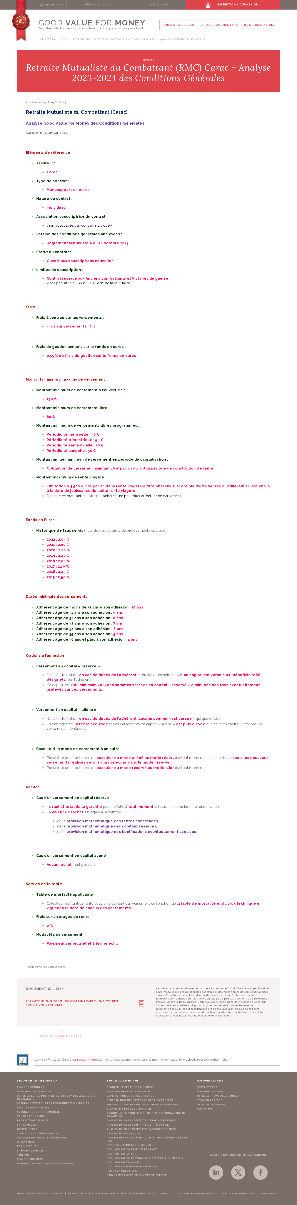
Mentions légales (30, 1193)
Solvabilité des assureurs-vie (129, 1108)
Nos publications (210, 1091)
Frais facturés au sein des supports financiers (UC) (145, 1104)
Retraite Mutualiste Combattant (42, 1137)
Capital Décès (27, 1129)
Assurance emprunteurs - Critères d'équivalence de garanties (146, 1115)
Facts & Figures (87, 1059)
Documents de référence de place (132, 1166)
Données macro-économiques (129, 1145)
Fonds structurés (31, 1116)
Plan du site (77, 1193)
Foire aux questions (122, 1171)
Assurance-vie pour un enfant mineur (45, 1163)
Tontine (23, 1155)
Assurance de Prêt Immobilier (39, 1112)
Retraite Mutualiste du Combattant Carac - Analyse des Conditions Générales (72, 1003)
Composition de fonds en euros (130, 1096)
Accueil (65, 39)
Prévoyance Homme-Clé (34, 1091)
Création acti (270, 1193)
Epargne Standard (30, 1087)
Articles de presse (211, 1104)
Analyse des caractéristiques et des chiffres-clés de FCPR (147, 1139)
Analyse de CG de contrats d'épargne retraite (141, 1120)
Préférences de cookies (149, 1193)
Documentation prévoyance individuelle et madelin (145, 1158)
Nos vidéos (205, 1108)
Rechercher (54, 4)
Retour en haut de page (61, 1036)
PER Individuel (27, 1146)
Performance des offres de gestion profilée (140, 1100)
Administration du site (109, 1193)
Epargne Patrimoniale (33, 1107)
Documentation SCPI (122, 1153)
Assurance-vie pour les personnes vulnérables (53, 1103)
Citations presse (209, 1100)
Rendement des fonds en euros (130, 1087)
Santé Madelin (27, 1124)
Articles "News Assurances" (218, 1096)
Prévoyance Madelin (31, 1150)
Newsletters (207, 1087)
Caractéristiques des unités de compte (137, 1175)
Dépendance (26, 1142)
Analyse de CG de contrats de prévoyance (138, 1124)
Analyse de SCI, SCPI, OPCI (125, 1133)
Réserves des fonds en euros (128, 1091)
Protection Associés (33, 1120)
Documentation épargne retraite (132, 1149)
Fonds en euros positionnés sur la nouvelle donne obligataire (56, 1097)
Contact (56, 1193)
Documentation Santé (123, 1162)
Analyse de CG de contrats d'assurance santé (141, 1129)
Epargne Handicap (30, 1159)
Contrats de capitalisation (37, 1133)
